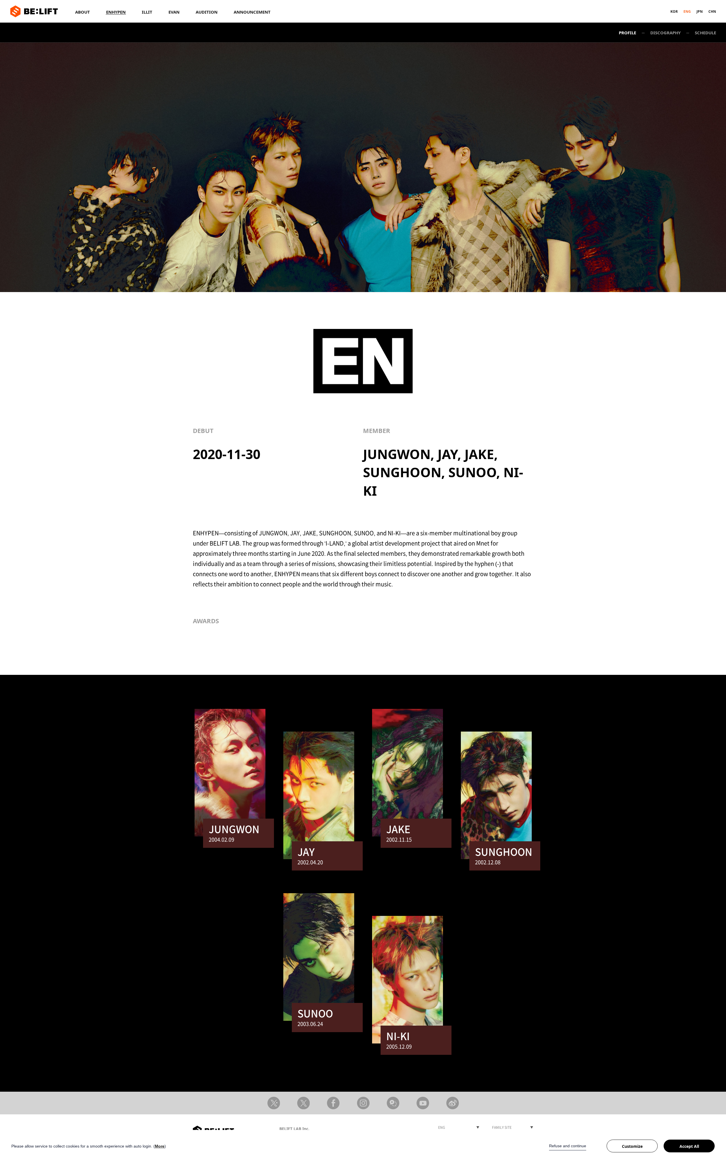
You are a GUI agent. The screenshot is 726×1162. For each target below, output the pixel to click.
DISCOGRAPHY (665, 32)
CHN (712, 11)
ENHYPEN (116, 12)
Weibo (452, 1103)
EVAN (174, 12)
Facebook (333, 1103)
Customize (632, 1146)
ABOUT (82, 12)
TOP (524, 1077)
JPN (700, 11)
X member (303, 1103)
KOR (674, 11)
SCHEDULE (705, 32)
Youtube (422, 1103)
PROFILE (627, 32)
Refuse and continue (567, 1146)
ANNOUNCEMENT (252, 12)
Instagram (363, 1103)
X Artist (273, 1103)
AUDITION (207, 12)
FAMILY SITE (502, 1127)
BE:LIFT (34, 11)
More (159, 1146)
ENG (687, 11)
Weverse (393, 1103)
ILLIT (147, 12)
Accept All (689, 1146)
